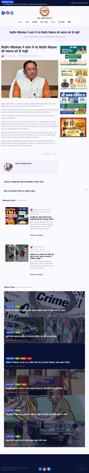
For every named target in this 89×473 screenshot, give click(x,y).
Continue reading (36, 235)
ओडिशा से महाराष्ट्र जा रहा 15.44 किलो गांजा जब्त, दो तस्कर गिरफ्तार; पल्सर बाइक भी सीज (38, 363)
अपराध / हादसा (44, 22)
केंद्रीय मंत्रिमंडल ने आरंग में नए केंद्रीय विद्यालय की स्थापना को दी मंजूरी (47, 37)
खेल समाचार (62, 22)
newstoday (47, 154)
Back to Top (83, 469)
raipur (55, 154)
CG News (49, 209)
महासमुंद (17, 306)
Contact (53, 22)
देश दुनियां (34, 22)
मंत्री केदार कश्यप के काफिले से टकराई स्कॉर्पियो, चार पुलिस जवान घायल (31, 337)
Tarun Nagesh (10, 366)
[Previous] (80, 287)
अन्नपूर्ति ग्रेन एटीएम (34, 212)
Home (20, 22)
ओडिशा (69, 22)
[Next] (83, 287)
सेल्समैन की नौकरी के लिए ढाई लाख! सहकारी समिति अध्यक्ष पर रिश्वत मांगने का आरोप (35, 311)
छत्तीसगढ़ (27, 22)
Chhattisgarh (33, 249)
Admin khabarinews (10, 56)
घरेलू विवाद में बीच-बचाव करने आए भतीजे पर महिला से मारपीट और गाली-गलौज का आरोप (37, 415)
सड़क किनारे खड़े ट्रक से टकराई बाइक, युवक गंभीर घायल (26, 441)
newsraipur (42, 249)
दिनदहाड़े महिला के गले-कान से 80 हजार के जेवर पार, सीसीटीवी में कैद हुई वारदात (34, 389)
